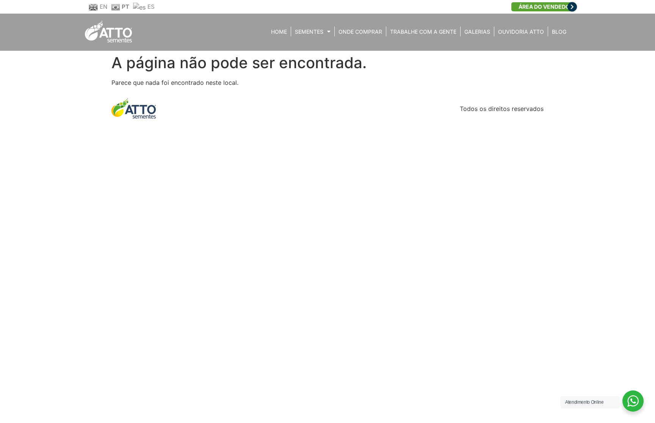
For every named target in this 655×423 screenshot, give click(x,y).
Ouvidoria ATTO (521, 31)
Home (279, 31)
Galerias (477, 31)
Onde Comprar (360, 31)
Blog (559, 31)
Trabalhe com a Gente (423, 31)
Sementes (309, 31)
